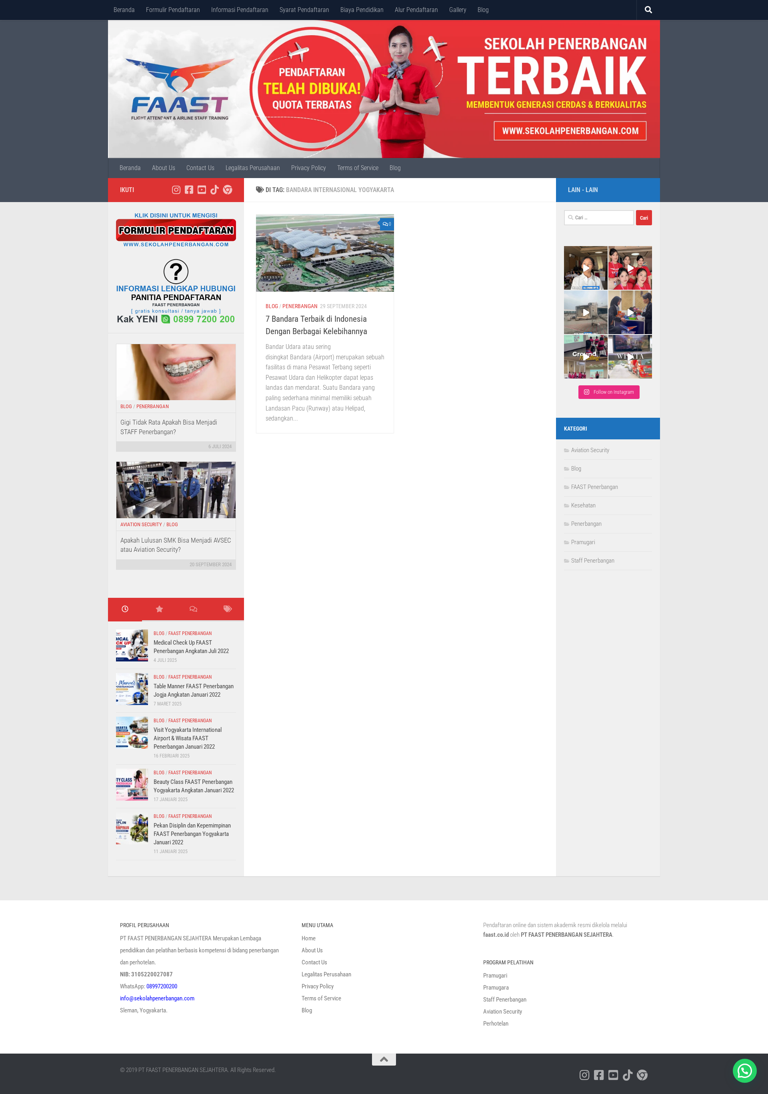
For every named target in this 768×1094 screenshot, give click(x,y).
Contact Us (200, 168)
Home (309, 938)
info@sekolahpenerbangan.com (157, 998)
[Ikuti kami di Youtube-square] (201, 189)
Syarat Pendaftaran (304, 10)
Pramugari (583, 542)
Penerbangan (300, 306)
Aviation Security (141, 524)
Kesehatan (583, 505)
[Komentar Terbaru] (193, 609)
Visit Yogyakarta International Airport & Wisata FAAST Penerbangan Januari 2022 (188, 738)
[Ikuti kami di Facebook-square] (189, 189)
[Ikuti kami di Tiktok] (214, 189)
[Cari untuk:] (599, 217)
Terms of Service (357, 168)
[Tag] (227, 609)
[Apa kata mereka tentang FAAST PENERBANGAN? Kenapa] (586, 268)
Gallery (457, 10)
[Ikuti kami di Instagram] (176, 189)
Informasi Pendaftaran (239, 10)
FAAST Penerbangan (190, 633)
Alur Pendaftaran (416, 10)
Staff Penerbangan (592, 560)
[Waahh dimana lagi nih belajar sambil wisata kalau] (630, 357)
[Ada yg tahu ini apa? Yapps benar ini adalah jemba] (586, 312)
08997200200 (161, 986)
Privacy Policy (308, 168)
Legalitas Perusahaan (253, 168)
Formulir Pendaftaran (173, 10)
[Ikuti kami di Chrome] (227, 189)
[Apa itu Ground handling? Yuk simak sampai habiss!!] (586, 357)
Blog (483, 10)
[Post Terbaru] (125, 609)
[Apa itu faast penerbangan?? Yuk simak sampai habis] (630, 268)
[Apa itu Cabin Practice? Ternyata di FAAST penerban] (630, 312)
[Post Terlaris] (159, 609)
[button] (745, 1071)
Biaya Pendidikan (362, 10)
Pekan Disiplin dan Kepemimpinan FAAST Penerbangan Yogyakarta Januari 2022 (192, 834)
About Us (163, 168)
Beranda (124, 10)
